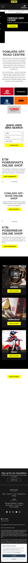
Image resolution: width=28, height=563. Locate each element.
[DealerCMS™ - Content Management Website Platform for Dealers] (14, 507)
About (3, 482)
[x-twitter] (14, 500)
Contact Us (9, 482)
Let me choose (17, 552)
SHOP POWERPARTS (10, 165)
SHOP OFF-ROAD (14, 197)
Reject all (14, 559)
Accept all (14, 555)
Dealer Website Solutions (5, 509)
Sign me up (14, 468)
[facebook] (7, 500)
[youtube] (17, 500)
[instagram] (10, 500)
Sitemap (14, 484)
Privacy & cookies (11, 516)
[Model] (14, 125)
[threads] (20, 500)
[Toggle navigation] (2, 6)
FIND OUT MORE (14, 279)
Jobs (15, 482)
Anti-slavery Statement (10, 491)
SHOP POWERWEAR (10, 234)
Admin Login (3, 516)
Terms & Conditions (14, 495)
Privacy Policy (18, 493)
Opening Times (21, 482)
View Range (7, 26)
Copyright (20, 491)
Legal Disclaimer (9, 493)
